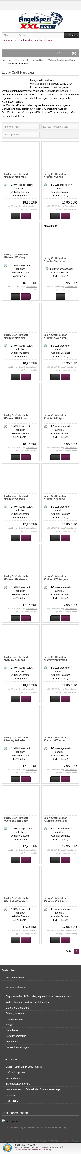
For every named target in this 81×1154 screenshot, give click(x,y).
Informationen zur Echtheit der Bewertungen (34, 1150)
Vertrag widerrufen (16, 987)
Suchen (71, 35)
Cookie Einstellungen (17, 1047)
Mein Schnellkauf (15, 977)
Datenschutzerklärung (17, 1007)
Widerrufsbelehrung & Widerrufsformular (27, 1002)
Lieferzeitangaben (15, 1072)
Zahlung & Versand (16, 1013)
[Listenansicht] (75, 135)
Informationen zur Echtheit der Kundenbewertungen (33, 1089)
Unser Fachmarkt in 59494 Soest (24, 1066)
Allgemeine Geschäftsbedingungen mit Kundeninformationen (38, 996)
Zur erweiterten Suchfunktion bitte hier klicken (27, 40)
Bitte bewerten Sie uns (18, 1083)
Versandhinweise (15, 1078)
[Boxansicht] (71, 135)
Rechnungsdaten (15, 1019)
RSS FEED (12, 1100)
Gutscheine (12, 1030)
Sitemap (10, 1095)
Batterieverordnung (16, 1036)
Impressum (12, 1041)
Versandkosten (31, 206)
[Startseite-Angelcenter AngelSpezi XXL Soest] (40, 20)
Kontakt (10, 1024)
